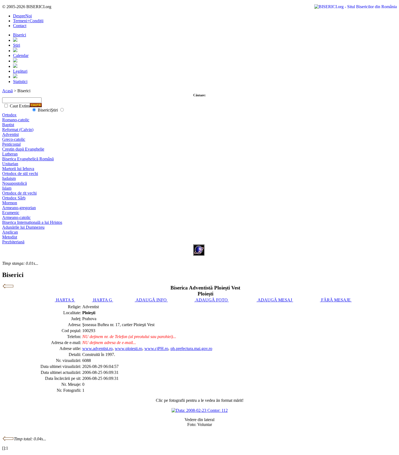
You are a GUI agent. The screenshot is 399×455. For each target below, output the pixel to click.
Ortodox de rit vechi (19, 193)
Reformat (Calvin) (17, 129)
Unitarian (10, 163)
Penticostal (11, 144)
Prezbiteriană (13, 242)
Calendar (20, 55)
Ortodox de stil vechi (20, 173)
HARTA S (65, 300)
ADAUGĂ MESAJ (274, 300)
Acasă (7, 90)
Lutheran (10, 154)
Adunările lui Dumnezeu (23, 227)
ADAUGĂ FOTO (211, 300)
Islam (6, 188)
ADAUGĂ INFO (151, 300)
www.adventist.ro (97, 348)
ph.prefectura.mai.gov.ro (191, 348)
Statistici (20, 81)
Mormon (9, 203)
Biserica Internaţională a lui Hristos (32, 222)
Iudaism (9, 178)
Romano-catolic (15, 119)
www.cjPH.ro (156, 348)
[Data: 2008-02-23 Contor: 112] (200, 410)
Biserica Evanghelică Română (28, 159)
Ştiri (16, 45)
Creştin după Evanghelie (23, 149)
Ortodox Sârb (14, 198)
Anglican (10, 232)
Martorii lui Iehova (18, 168)
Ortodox (9, 115)
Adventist (10, 134)
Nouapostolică (14, 183)
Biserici (19, 35)
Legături (20, 71)
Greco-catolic (13, 139)
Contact (19, 25)
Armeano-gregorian (19, 207)
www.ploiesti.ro (128, 348)
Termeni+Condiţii (28, 20)
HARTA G (102, 300)
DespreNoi (22, 16)
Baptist (8, 124)
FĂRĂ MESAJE (336, 300)
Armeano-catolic (16, 217)
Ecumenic (10, 212)
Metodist (9, 237)
